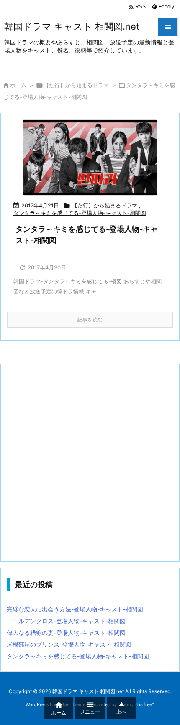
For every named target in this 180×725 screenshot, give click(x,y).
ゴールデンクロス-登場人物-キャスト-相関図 (66, 620)
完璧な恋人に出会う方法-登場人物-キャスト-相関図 (75, 609)
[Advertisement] (90, 463)
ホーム (18, 85)
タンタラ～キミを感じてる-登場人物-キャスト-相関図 (79, 213)
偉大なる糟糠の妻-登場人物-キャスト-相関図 (66, 632)
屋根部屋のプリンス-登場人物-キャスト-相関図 (69, 644)
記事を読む (90, 319)
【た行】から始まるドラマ (76, 85)
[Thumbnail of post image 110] (90, 157)
